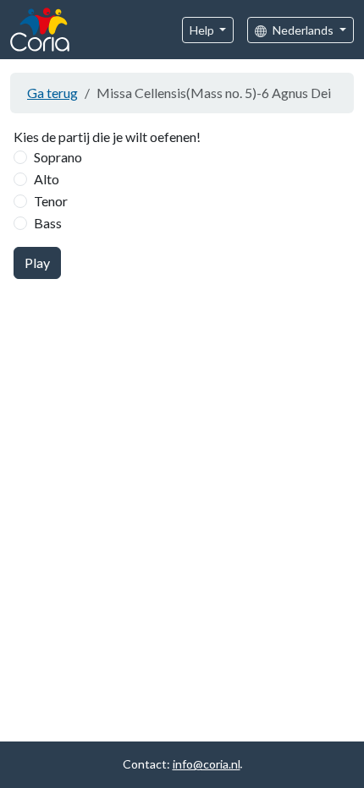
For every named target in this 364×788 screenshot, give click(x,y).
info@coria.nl (206, 764)
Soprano (58, 157)
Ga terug (52, 93)
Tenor (51, 201)
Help (203, 30)
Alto (46, 179)
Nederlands (303, 30)
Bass (48, 223)
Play (37, 262)
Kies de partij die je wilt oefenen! (107, 137)
